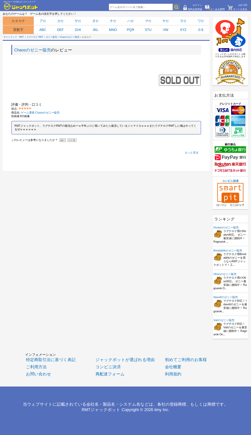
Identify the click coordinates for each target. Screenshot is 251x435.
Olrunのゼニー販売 (224, 274)
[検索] (176, 7)
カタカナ (18, 21)
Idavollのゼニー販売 (225, 297)
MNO (113, 30)
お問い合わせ (38, 374)
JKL (95, 30)
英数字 (18, 30)
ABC (42, 30)
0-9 (200, 30)
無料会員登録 (195, 9)
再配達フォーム (110, 374)
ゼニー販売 (51, 37)
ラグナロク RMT (35, 37)
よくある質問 (217, 9)
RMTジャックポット (101, 410)
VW (165, 30)
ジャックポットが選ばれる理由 (125, 359)
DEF (60, 30)
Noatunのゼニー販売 (226, 227)
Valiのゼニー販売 (223, 320)
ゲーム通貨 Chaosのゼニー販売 (40, 112)
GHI (78, 30)
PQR (130, 30)
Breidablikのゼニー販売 (227, 250)
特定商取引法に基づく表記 (51, 359)
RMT (21, 37)
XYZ (183, 30)
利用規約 (173, 374)
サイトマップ (10, 37)
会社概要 (173, 367)
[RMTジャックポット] (21, 6)
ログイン (197, 5)
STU (148, 30)
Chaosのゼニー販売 (69, 37)
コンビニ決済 (230, 180)
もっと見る (191, 152)
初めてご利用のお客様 (186, 359)
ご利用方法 (36, 367)
